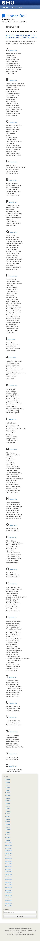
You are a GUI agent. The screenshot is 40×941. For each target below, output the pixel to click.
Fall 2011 (7, 816)
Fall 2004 (7, 835)
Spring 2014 (8, 874)
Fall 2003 (7, 837)
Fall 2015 (7, 806)
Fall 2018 (7, 798)
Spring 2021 (8, 856)
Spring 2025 (8, 845)
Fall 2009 (7, 822)
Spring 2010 (8, 885)
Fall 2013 (7, 811)
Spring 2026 (8, 843)
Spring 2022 (8, 853)
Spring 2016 (8, 869)
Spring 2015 (8, 871)
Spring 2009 (8, 887)
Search (20, 916)
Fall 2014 (7, 808)
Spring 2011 (8, 882)
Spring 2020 (8, 858)
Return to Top (13, 50)
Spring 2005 (8, 898)
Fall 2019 (7, 795)
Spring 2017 (8, 866)
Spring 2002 (8, 906)
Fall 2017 (7, 801)
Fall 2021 (7, 790)
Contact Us (9, 934)
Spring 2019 (8, 861)
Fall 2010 (7, 819)
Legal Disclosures (20, 934)
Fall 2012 (7, 814)
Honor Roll (15, 15)
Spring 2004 (8, 900)
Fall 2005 (7, 832)
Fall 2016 (7, 803)
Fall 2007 (7, 827)
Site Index (30, 934)
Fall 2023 (7, 785)
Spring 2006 (8, 895)
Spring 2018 (8, 864)
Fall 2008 (7, 824)
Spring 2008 (8, 890)
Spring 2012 (8, 879)
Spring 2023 (8, 850)
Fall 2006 (7, 829)
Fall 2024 (7, 782)
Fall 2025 (7, 780)
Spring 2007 (8, 892)
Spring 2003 (8, 903)
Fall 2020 (7, 793)
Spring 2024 (8, 848)
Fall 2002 (7, 840)
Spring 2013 (8, 877)
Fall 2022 (7, 787)
